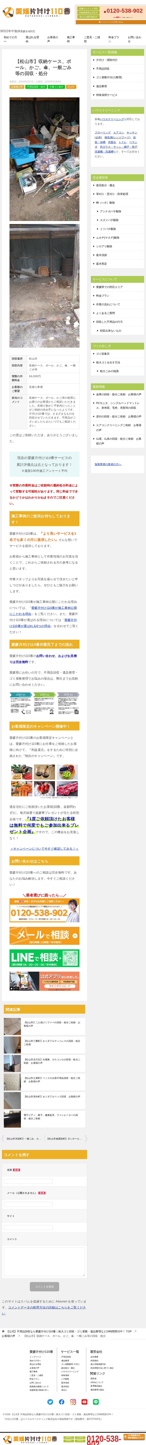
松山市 (71, 86)
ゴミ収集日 (103, 353)
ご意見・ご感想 (92, 39)
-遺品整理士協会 (97, 1390)
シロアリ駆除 (104, 246)
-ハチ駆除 (65, 1379)
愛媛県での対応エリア (109, 286)
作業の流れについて (108, 304)
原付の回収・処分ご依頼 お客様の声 (118, 416)
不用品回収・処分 (36, 86)
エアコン (118, 132)
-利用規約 (94, 1361)
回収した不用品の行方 (109, 321)
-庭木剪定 (65, 1386)
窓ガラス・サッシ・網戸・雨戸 (118, 146)
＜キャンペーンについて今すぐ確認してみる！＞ (44, 848)
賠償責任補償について (39, 1386)
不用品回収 (103, 68)
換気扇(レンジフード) (117, 137)
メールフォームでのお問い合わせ (111, 22)
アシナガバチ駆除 (110, 211)
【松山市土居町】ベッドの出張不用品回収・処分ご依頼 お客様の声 (52, 1080)
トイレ (123, 142)
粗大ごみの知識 (109, 371)
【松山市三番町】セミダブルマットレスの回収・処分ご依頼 (52, 1043)
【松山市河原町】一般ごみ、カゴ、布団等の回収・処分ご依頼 (25, 1138)
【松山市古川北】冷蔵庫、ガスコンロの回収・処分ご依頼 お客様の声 (52, 1061)
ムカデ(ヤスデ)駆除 (107, 237)
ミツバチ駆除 (108, 228)
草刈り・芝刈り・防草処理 (112, 193)
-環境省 (93, 1379)
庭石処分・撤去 (105, 185)
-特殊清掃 (65, 1375)
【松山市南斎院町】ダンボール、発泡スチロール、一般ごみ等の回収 (66, 1138)
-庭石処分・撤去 (68, 1368)
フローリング (103, 132)
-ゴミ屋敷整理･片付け (70, 1364)
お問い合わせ (134, 39)
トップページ (35, 1357)
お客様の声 (52, 39)
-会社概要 (94, 1357)
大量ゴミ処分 (56, 86)
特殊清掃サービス (106, 94)
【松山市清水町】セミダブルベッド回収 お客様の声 (52, 1096)
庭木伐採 (101, 255)
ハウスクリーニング (112, 119)
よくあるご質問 (105, 313)
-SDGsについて (96, 1382)
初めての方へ (10, 39)
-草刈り (64, 1390)
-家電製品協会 (96, 1386)
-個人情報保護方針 (98, 1364)
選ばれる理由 (32, 39)
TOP (69, 1331)
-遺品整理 (65, 1361)
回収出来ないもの (110, 330)
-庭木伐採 (65, 1383)
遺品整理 (101, 86)
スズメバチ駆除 (109, 220)
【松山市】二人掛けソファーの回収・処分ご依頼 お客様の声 (52, 1024)
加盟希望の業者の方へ (108, 464)
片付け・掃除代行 (106, 59)
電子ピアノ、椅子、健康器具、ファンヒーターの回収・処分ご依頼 (51, 1117)
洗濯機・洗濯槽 (104, 151)
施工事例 (71, 39)
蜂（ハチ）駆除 (105, 202)
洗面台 (112, 142)
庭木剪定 (101, 263)
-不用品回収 (66, 1357)
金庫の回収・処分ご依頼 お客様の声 (118, 394)
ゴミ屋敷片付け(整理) (109, 77)
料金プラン (114, 39)
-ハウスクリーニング (70, 1372)
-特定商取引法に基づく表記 (101, 1368)
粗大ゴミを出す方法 (108, 362)
